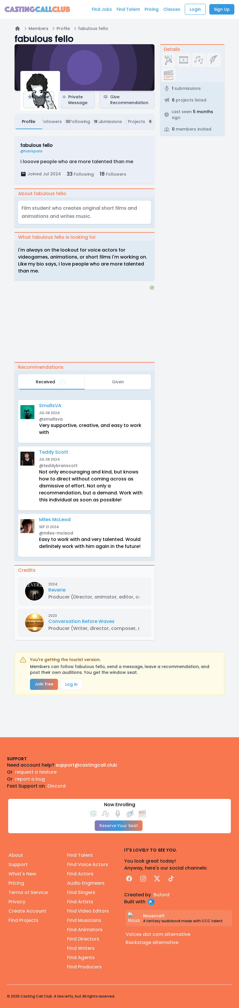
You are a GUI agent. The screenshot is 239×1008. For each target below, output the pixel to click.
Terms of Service (28, 892)
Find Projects (23, 920)
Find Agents (81, 957)
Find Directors (83, 939)
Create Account (27, 911)
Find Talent (80, 855)
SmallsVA (50, 405)
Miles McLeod (55, 519)
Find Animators (85, 929)
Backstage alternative (152, 942)
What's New (22, 873)
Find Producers (84, 967)
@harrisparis (31, 151)
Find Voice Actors (87, 864)
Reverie (57, 590)
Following (80, 173)
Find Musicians (84, 920)
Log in (71, 684)
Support (18, 864)
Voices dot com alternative (158, 934)
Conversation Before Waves (81, 621)
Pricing (16, 883)
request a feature (36, 772)
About (15, 855)
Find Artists (80, 901)
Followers (113, 173)
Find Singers (81, 892)
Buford (161, 894)
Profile (63, 28)
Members (38, 28)
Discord (57, 786)
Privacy (16, 901)
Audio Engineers (86, 883)
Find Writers (81, 948)
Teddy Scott (53, 452)
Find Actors (80, 873)
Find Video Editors (88, 911)
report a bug (30, 779)
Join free (44, 684)
